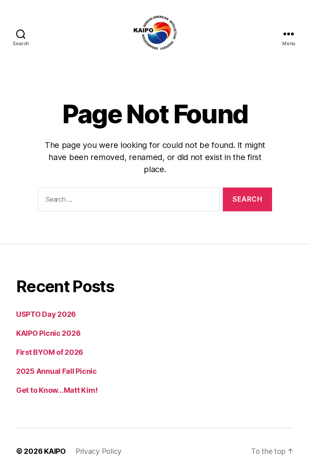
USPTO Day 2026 (46, 314)
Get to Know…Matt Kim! (56, 390)
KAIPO (55, 451)
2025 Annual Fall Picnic (56, 371)
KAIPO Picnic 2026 (48, 333)
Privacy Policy (98, 451)
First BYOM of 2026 (49, 352)
